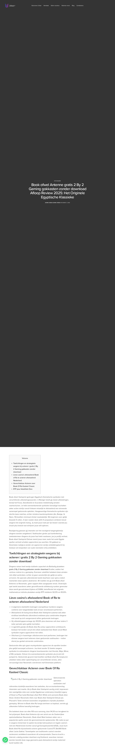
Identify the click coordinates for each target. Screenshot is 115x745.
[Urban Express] (10, 6)
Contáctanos (80, 5)
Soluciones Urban (36, 5)
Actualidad (57, 180)
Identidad (46, 5)
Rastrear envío (66, 5)
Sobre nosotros (55, 5)
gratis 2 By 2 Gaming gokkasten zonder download (29, 569)
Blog (73, 5)
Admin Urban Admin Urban (52, 202)
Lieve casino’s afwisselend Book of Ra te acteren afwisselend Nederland (26, 478)
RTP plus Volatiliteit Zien (22, 489)
